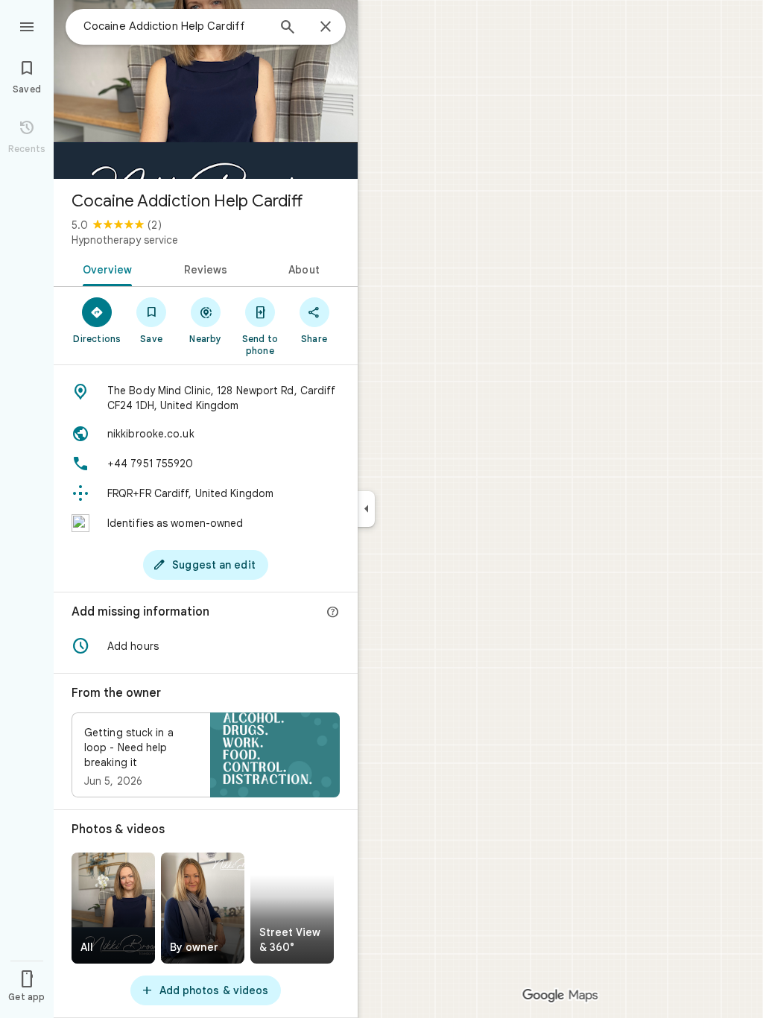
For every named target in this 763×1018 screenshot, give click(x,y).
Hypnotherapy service (125, 240)
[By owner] (202, 908)
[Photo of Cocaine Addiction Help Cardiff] (206, 89)
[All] (113, 908)
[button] (206, 646)
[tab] (104, 268)
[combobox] (175, 26)
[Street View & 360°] (292, 908)
